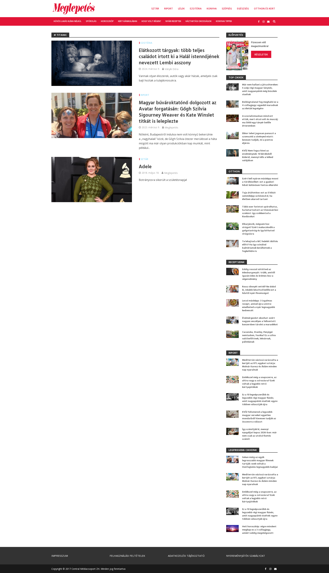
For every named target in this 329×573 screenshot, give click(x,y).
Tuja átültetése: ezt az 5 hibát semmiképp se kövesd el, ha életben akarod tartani (259, 196)
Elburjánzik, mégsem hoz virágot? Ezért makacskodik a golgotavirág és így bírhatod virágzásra (258, 229)
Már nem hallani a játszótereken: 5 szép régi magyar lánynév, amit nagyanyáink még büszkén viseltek (260, 89)
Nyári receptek (173, 21)
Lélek (181, 8)
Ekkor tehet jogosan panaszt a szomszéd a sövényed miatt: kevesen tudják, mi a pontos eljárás (259, 138)
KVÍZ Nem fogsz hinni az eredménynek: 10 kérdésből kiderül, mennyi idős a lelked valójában (257, 155)
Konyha (212, 8)
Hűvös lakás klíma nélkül (67, 21)
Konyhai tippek (224, 21)
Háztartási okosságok (198, 21)
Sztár (155, 8)
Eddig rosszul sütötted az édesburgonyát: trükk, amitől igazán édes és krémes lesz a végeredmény (258, 274)
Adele (145, 167)
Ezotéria (196, 8)
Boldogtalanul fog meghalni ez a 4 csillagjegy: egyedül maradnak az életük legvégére (260, 105)
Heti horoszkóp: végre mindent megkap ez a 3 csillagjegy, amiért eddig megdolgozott (259, 530)
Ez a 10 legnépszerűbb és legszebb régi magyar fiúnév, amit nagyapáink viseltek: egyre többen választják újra (259, 399)
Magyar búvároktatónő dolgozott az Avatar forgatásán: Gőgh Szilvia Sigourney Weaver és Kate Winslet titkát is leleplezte (177, 112)
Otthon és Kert (264, 8)
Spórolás (91, 21)
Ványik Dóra (171, 69)
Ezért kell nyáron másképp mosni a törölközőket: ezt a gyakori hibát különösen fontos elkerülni (260, 182)
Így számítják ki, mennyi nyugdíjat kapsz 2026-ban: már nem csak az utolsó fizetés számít (259, 434)
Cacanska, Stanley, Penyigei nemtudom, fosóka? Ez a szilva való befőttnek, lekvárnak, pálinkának (259, 337)
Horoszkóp (107, 21)
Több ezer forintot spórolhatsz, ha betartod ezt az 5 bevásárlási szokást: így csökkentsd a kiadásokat (260, 211)
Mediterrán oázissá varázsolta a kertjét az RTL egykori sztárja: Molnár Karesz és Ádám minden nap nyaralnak (260, 365)
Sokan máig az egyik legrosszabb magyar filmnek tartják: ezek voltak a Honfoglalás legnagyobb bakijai (260, 462)
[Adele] (91, 179)
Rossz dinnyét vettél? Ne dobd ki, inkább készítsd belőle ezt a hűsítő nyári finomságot (259, 290)
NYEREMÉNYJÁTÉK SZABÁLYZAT (245, 555)
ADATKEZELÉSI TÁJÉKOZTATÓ (186, 555)
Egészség (243, 8)
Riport (168, 8)
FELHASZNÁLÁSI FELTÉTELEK (127, 555)
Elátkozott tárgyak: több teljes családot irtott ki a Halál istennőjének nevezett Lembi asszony (179, 57)
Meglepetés (171, 127)
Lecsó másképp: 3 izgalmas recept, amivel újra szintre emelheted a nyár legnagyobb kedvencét (258, 305)
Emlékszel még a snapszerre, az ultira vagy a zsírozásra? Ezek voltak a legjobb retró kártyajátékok (259, 382)
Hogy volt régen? (151, 21)
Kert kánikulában (127, 21)
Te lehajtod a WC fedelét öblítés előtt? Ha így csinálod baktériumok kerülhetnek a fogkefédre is (260, 246)
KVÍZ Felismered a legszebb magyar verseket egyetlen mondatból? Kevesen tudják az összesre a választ (259, 416)
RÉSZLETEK (261, 54)
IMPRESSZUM (59, 555)
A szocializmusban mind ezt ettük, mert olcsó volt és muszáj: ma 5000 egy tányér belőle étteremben (260, 121)
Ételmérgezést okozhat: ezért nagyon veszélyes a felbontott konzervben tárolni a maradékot (260, 321)
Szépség (227, 8)
